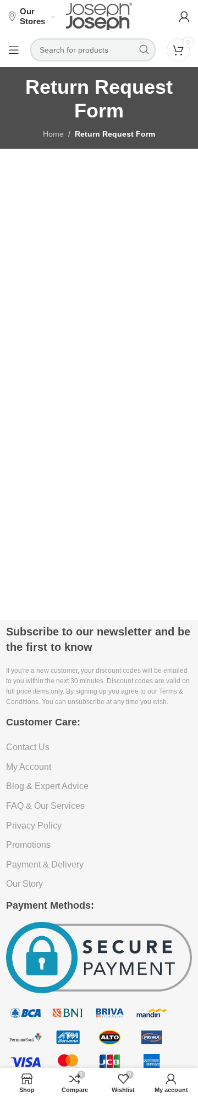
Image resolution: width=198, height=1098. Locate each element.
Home (53, 133)
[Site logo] (99, 16)
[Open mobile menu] (14, 50)
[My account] (184, 16)
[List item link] (99, 747)
